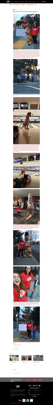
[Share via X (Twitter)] (15, 347)
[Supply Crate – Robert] (15, 358)
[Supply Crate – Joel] (26, 358)
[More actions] (39, 9)
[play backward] (19, 400)
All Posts (11, 4)
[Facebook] (33, 385)
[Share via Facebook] (13, 347)
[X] (32, 385)
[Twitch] (36, 385)
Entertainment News (17, 4)
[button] (12, 2)
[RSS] (39, 385)
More (35, 4)
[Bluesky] (30, 385)
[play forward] (34, 400)
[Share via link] (18, 347)
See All (42, 353)
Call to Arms (23, 4)
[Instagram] (38, 385)
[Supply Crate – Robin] (38, 358)
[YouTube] (35, 385)
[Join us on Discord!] (29, 385)
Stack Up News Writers (29, 4)
